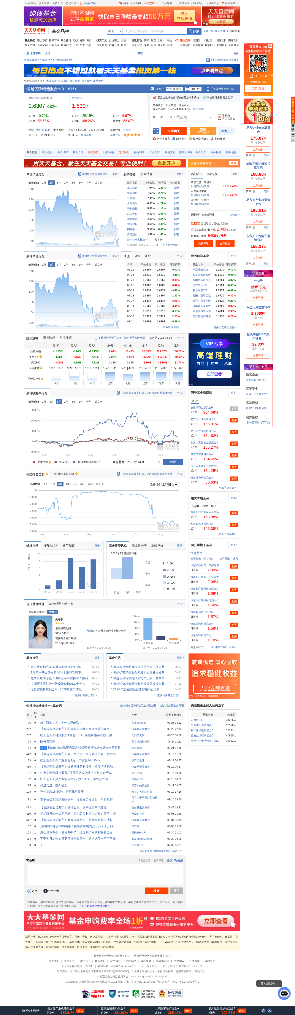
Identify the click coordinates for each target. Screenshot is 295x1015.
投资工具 (102, 40)
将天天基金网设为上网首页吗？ (112, 955)
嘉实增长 (63, 80)
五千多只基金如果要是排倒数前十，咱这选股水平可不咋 (78, 838)
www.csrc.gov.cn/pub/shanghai (149, 976)
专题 (169, 40)
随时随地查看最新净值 (95, 173)
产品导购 (167, 3)
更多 (236, 53)
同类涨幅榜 (31, 1010)
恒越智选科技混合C (201, 611)
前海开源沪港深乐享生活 (204, 512)
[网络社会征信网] (118, 994)
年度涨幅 (66, 337)
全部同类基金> (227, 487)
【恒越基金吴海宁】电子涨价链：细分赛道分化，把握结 (78, 754)
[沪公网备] (170, 994)
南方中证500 (200, 285)
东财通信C (197, 720)
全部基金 (45, 59)
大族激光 (132, 203)
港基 (82, 40)
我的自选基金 (200, 256)
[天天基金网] (36, 31)
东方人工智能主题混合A (204, 442)
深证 (141, 53)
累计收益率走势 (37, 393)
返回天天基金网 (132, 3)
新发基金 (54, 45)
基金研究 (137, 45)
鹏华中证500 (200, 290)
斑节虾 (135, 826)
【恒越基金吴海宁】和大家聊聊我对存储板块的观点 (75, 729)
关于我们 (54, 960)
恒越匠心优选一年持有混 (204, 565)
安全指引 (115, 960)
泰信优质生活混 (202, 311)
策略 (146, 45)
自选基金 (184, 3)
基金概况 (47, 152)
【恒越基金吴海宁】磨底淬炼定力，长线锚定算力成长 (76, 820)
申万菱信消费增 (202, 316)
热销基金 (222, 45)
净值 (127, 256)
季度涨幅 (49, 337)
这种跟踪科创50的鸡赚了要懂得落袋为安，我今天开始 (76, 826)
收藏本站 (30, 3)
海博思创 (132, 234)
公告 (82, 45)
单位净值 (34, 97)
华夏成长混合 (200, 269)
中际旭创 (132, 192)
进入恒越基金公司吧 (172, 705)
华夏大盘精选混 (202, 274)
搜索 (194, 31)
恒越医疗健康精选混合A (204, 588)
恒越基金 (86, 135)
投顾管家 (54, 40)
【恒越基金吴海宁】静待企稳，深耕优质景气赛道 (73, 807)
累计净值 (77, 97)
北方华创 (132, 213)
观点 (153, 40)
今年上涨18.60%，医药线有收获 (62, 791)
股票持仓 (130, 174)
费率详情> (199, 109)
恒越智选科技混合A (201, 623)
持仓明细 (139, 152)
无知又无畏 (138, 735)
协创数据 (132, 208)
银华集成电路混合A (201, 454)
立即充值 (225, 243)
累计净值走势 (35, 256)
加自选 (177, 88)
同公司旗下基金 (201, 545)
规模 (70, 129)
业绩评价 (157, 545)
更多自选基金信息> (225, 327)
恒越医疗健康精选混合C (204, 600)
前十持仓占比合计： (139, 239)
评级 (88, 40)
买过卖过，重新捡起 (53, 785)
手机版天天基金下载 (222, 88)
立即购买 (174, 131)
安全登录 (44, 3)
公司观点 (211, 174)
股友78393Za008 (142, 838)
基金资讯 (32, 658)
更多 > (180, 173)
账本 (123, 45)
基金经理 (62, 152)
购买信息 (231, 152)
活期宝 (196, 40)
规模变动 (170, 152)
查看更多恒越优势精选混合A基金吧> (161, 850)
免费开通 (203, 243)
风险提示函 (162, 960)
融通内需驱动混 (202, 300)
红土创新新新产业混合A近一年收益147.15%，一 (73, 760)
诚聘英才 (210, 960)
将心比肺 (137, 772)
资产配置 (69, 545)
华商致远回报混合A (201, 523)
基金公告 (200, 152)
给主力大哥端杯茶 (142, 791)
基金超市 (185, 45)
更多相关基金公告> (168, 695)
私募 (89, 45)
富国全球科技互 (202, 280)
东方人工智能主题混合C (204, 465)
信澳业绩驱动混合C (202, 735)
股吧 (176, 187)
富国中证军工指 (202, 295)
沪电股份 (132, 224)
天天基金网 (30, 59)
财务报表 (216, 152)
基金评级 (115, 135)
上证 (47, 53)
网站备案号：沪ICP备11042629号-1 (178, 981)
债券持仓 (146, 174)
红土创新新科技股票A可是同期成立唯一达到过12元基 (76, 772)
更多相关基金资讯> (86, 695)
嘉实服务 (86, 80)
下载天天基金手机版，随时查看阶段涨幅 (121, 337)
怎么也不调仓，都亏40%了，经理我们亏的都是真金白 (76, 832)
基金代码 (208, 31)
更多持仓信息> (171, 244)
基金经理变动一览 (61, 603)
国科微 (131, 229)
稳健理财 (221, 40)
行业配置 (154, 152)
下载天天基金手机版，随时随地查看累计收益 (147, 392)
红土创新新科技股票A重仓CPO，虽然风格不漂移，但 (76, 735)
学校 (160, 40)
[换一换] (263, 1010)
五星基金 (233, 45)
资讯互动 (137, 40)
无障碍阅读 (212, 3)
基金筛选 (102, 45)
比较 (123, 40)
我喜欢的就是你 (141, 785)
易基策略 (98, 80)
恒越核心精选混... (201, 186)
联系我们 (100, 960)
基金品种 (60, 31)
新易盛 (131, 198)
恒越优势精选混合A (64, 59)
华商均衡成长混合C (202, 725)
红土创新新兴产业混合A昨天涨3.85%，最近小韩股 (74, 779)
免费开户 (57, 3)
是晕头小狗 (138, 813)
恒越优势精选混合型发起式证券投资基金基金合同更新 (81, 747)
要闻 (146, 40)
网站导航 (230, 3)
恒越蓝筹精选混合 (200, 635)
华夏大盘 (51, 80)
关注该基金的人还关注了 (207, 705)
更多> (115, 173)
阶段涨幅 (108, 152)
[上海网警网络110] (93, 994)
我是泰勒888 (139, 722)
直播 (169, 45)
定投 (75, 40)
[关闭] (269, 1010)
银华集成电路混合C (202, 730)
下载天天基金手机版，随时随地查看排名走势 (147, 473)
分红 (75, 45)
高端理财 (233, 40)
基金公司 (220, 31)
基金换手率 (139, 545)
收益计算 (114, 45)
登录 (89, 630)
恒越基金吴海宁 (141, 729)
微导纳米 (132, 218)
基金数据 (30, 40)
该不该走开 (138, 760)
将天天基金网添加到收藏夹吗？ (152, 955)
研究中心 (84, 960)
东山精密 (132, 187)
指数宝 (208, 40)
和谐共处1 (137, 845)
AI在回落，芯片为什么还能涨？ (61, 722)
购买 (234, 408)
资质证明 (69, 960)
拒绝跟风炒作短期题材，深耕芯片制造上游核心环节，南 (78, 813)
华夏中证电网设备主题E (205, 740)
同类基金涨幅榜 (201, 392)
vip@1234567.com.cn (123, 966)
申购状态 (66, 45)
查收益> (234, 214)
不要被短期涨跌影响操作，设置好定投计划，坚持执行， (78, 799)
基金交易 (149, 3)
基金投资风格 (118, 545)
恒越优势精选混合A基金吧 (44, 705)
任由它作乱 (138, 779)
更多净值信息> (171, 327)
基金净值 (42, 40)
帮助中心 (198, 3)
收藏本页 (233, 31)
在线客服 (194, 960)
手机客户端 (89, 3)
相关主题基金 (200, 498)
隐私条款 (146, 960)
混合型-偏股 (43, 129)
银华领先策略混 (202, 306)
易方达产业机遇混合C (203, 430)
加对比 (195, 88)
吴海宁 (127, 129)
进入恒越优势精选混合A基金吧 (138, 705)
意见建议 (179, 960)
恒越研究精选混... (201, 204)
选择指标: (155, 484)
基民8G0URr (139, 832)
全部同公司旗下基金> (223, 647)
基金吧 (161, 45)
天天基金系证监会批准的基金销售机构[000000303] (99, 971)
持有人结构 (185, 152)
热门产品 (197, 174)
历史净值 (93, 152)
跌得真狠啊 (47, 741)
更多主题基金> (227, 533)
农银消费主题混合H (201, 407)
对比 (173, 462)
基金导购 (198, 45)
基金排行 (66, 40)
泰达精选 (75, 80)
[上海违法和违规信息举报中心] (144, 994)
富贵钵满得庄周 (141, 741)
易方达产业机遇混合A (203, 419)
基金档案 (32, 152)
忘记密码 (71, 3)
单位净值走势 (35, 174)
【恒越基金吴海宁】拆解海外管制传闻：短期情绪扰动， (78, 766)
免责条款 (130, 960)
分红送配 (124, 152)
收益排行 (210, 45)
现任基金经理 (35, 604)
